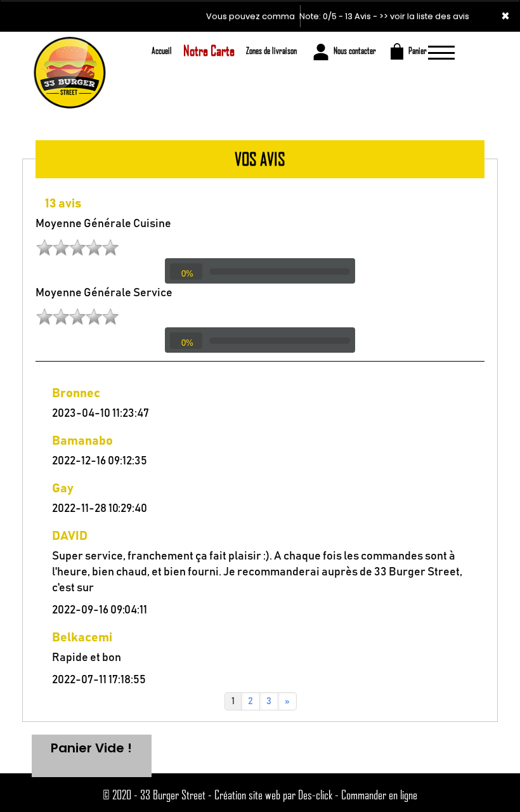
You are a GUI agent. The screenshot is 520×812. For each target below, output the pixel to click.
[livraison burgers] (69, 49)
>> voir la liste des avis (424, 16)
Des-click (315, 794)
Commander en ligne (379, 794)
